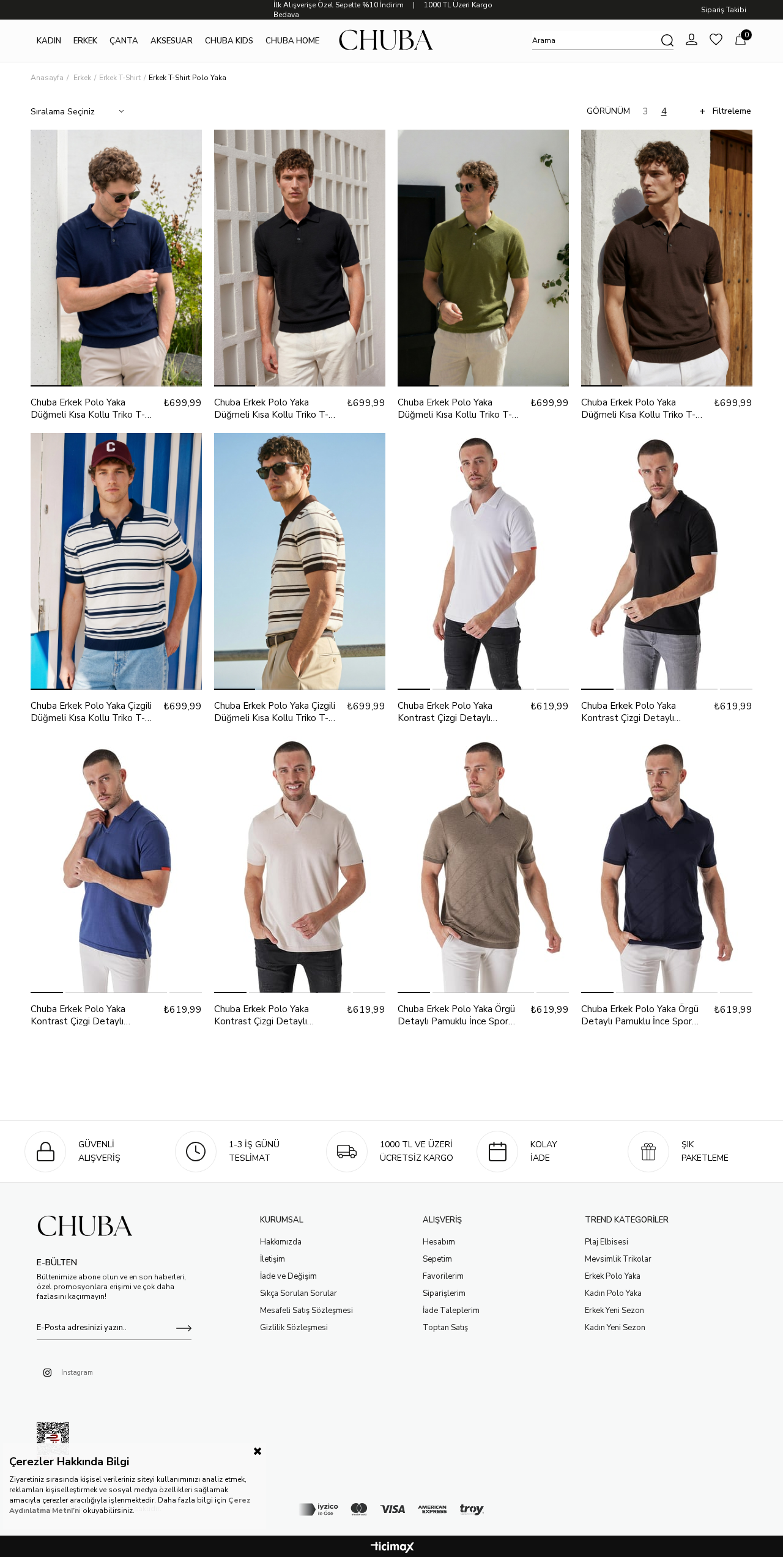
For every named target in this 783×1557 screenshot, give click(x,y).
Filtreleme (732, 111)
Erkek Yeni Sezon (614, 1310)
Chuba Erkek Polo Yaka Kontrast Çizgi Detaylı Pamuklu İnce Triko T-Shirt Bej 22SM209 (277, 1015)
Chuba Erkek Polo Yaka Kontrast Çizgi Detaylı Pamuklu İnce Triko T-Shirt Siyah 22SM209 (636, 712)
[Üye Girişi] (691, 41)
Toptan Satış (445, 1327)
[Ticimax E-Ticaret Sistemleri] (392, 1548)
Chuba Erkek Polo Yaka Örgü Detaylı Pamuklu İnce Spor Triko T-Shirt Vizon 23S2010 (457, 1015)
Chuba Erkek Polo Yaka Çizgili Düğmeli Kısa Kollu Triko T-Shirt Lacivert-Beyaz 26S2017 (94, 712)
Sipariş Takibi (723, 10)
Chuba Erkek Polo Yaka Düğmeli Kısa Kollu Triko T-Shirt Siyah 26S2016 (271, 408)
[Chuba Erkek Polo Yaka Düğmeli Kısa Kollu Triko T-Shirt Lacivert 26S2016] (116, 258)
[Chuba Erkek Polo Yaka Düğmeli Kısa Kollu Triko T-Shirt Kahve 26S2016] (666, 258)
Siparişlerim (444, 1293)
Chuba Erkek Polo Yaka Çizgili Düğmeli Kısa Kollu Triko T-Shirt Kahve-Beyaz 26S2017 (274, 712)
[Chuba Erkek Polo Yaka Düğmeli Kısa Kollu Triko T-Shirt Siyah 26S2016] (299, 258)
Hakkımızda (281, 1242)
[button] (51, 385)
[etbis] (53, 1441)
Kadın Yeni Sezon (615, 1327)
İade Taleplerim (451, 1310)
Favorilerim (443, 1276)
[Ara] (667, 40)
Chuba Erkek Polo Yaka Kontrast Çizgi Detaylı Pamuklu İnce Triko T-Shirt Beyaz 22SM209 (453, 712)
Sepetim (437, 1259)
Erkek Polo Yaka (612, 1276)
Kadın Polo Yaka (613, 1293)
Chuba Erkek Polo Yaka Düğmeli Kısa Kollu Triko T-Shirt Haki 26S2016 (455, 408)
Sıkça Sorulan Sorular (298, 1293)
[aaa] (90, 1227)
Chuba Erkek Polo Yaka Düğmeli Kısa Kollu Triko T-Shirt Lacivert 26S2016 (88, 408)
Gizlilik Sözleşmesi (294, 1327)
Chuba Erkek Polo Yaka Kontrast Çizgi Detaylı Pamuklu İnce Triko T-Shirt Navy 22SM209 (86, 1015)
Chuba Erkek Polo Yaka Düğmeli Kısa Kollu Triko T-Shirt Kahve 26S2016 (638, 408)
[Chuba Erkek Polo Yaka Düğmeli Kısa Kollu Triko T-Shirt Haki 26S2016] (483, 258)
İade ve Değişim (288, 1276)
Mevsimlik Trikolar (618, 1259)
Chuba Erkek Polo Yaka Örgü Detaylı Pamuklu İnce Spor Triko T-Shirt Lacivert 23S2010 (640, 1015)
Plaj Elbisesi (606, 1242)
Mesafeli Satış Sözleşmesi (306, 1310)
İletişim (272, 1259)
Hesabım (439, 1242)
